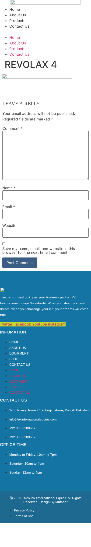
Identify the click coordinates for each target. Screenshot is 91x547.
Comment (12, 128)
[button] (45, 32)
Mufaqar (61, 502)
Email (8, 207)
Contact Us (19, 26)
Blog (13, 359)
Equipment (19, 353)
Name (9, 188)
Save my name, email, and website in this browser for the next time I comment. (38, 250)
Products (17, 20)
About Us (17, 15)
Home (14, 9)
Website (9, 225)
